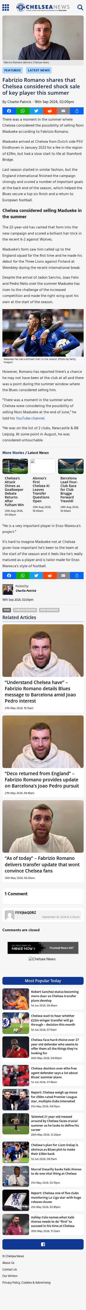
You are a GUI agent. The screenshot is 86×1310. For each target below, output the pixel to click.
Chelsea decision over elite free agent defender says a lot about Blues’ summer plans (54, 1072)
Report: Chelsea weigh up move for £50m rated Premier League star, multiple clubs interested (54, 1096)
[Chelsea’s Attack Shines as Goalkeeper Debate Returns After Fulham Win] (15, 466)
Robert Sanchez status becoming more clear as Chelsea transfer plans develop (55, 996)
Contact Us (9, 1269)
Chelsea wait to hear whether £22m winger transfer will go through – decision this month (53, 1020)
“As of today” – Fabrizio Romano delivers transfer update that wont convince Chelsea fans (42, 864)
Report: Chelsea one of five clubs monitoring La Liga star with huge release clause (56, 1197)
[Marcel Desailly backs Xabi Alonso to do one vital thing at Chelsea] (15, 1176)
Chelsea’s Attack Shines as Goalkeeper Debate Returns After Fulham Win (14, 491)
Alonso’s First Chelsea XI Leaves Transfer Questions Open (41, 489)
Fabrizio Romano (25, 610)
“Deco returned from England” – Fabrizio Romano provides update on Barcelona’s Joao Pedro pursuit (42, 779)
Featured (12, 70)
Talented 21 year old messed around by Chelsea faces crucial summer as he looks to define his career (55, 1123)
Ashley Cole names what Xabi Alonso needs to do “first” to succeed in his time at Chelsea (53, 1221)
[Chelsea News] (43, 962)
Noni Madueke (49, 610)
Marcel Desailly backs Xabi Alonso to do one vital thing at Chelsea (56, 1171)
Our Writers (9, 1276)
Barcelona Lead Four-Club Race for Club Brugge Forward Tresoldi (69, 489)
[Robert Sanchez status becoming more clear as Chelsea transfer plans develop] (15, 999)
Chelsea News (14, 1256)
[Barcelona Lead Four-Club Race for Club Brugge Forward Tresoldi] (71, 466)
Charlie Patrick (19, 102)
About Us (8, 1263)
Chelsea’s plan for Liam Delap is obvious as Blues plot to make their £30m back (54, 1149)
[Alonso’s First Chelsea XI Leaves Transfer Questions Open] (43, 466)
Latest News (39, 70)
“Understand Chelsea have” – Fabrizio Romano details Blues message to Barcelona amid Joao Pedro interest (40, 691)
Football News (59, 947)
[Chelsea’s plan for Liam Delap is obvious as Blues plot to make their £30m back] (15, 1152)
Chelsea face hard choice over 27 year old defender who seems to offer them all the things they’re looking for (55, 1046)
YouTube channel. (30, 418)
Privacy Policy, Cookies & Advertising (26, 1282)
